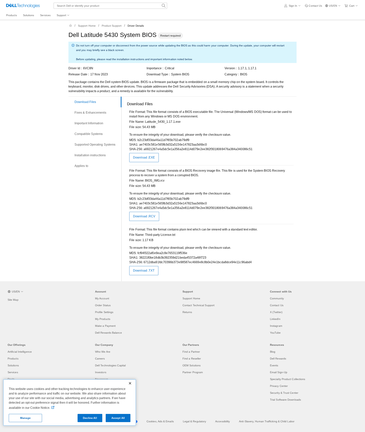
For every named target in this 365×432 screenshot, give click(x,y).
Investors (100, 372)
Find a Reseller (191, 358)
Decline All (90, 417)
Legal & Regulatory (194, 421)
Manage (25, 417)
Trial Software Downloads (285, 399)
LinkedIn (275, 318)
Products (13, 358)
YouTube (275, 332)
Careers (100, 358)
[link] (313, 5)
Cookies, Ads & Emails (160, 421)
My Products (102, 318)
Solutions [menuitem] (28, 15)
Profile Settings (104, 312)
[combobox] (110, 6)
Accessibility (222, 421)
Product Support (111, 25)
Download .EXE (144, 157)
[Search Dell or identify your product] (164, 6)
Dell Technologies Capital (110, 365)
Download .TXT (144, 270)
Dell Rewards (278, 358)
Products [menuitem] (11, 15)
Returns (187, 312)
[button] (293, 5)
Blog (272, 351)
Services (13, 372)
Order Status (103, 305)
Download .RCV (144, 216)
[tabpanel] (210, 189)
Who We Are (102, 351)
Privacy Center (279, 385)
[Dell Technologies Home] (23, 5)
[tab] (94, 102)
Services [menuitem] (45, 15)
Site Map (13, 299)
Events (274, 365)
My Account (102, 298)
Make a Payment (105, 325)
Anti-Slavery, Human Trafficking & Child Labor (266, 421)
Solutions (13, 365)
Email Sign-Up (278, 372)
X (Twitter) (276, 312)
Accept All (118, 417)
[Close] (130, 383)
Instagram (276, 325)
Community (277, 298)
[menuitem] (63, 15)
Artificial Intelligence (20, 351)
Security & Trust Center (284, 392)
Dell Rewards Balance (108, 332)
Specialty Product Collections (287, 379)
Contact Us (276, 305)
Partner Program (192, 372)
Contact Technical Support (198, 305)
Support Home (87, 25)
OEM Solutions (191, 365)
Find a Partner (191, 351)
